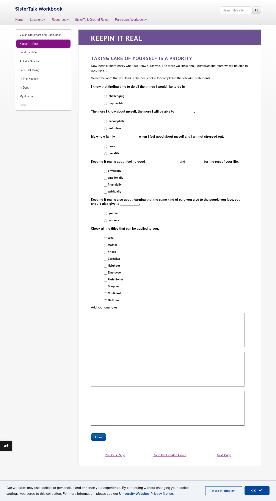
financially (115, 184)
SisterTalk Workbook (39, 9)
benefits (114, 153)
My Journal (26, 96)
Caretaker (114, 259)
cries (112, 146)
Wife (111, 238)
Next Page (224, 455)
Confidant (114, 293)
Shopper (113, 286)
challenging (116, 96)
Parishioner (115, 279)
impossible (116, 103)
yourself (114, 213)
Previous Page (115, 455)
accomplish (116, 121)
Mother (112, 245)
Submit (98, 437)
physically (114, 171)
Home (19, 19)
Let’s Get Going (29, 70)
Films (23, 105)
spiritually (114, 191)
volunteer (115, 128)
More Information (223, 491)
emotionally (115, 178)
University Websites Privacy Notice (146, 493)
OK (254, 490)
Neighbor (114, 265)
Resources (59, 19)
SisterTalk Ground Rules (91, 19)
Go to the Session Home (169, 455)
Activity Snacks (29, 61)
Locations (36, 19)
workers (114, 220)
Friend (112, 252)
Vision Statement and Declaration (40, 35)
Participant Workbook (129, 19)
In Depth (25, 87)
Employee (114, 272)
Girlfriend (114, 300)
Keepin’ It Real (29, 43)
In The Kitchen (29, 78)
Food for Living (29, 52)
